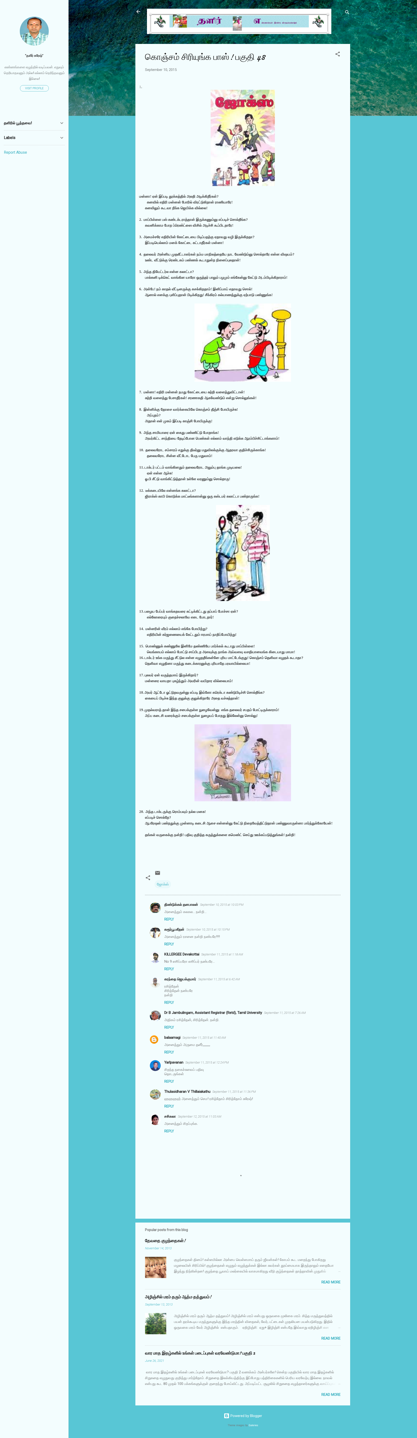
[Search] (347, 13)
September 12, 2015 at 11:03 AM (199, 1116)
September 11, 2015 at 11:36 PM (234, 1091)
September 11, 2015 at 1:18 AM (222, 954)
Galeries (253, 1425)
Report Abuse (15, 152)
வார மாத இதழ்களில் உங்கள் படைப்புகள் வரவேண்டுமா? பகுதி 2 (200, 1353)
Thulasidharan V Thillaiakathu (187, 1091)
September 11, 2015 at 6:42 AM (219, 979)
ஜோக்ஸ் (163, 884)
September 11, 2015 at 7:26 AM (285, 1013)
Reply (169, 919)
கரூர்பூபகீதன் (174, 929)
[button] (338, 55)
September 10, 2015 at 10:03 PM (221, 904)
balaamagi (172, 1037)
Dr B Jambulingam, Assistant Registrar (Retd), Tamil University (213, 1012)
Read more (331, 1282)
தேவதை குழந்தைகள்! (165, 1241)
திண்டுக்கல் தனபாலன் (181, 904)
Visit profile (34, 88)
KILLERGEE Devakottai (181, 954)
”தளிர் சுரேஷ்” (34, 55)
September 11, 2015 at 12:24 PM (207, 1062)
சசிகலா (170, 1116)
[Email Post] (157, 874)
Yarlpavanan (173, 1062)
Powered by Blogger (245, 1416)
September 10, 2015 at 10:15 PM (208, 929)
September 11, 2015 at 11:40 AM (204, 1037)
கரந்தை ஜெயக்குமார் (180, 979)
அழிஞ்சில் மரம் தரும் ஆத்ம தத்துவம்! (178, 1297)
